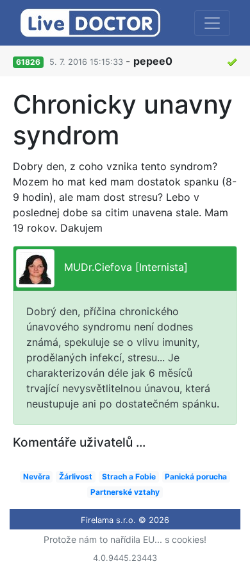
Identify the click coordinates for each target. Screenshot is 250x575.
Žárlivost (75, 476)
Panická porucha (196, 476)
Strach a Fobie (129, 476)
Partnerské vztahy (125, 492)
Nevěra (36, 476)
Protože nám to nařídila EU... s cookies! (125, 539)
